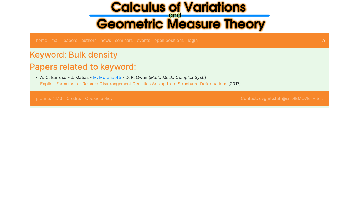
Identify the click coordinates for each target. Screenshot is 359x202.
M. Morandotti (107, 77)
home (41, 40)
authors (88, 40)
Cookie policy (99, 98)
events (143, 40)
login (193, 40)
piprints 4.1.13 (49, 98)
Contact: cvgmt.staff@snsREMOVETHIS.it (282, 98)
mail (55, 40)
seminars (124, 40)
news (106, 40)
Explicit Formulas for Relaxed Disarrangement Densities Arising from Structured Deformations (133, 83)
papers (70, 40)
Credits (73, 98)
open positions (169, 40)
